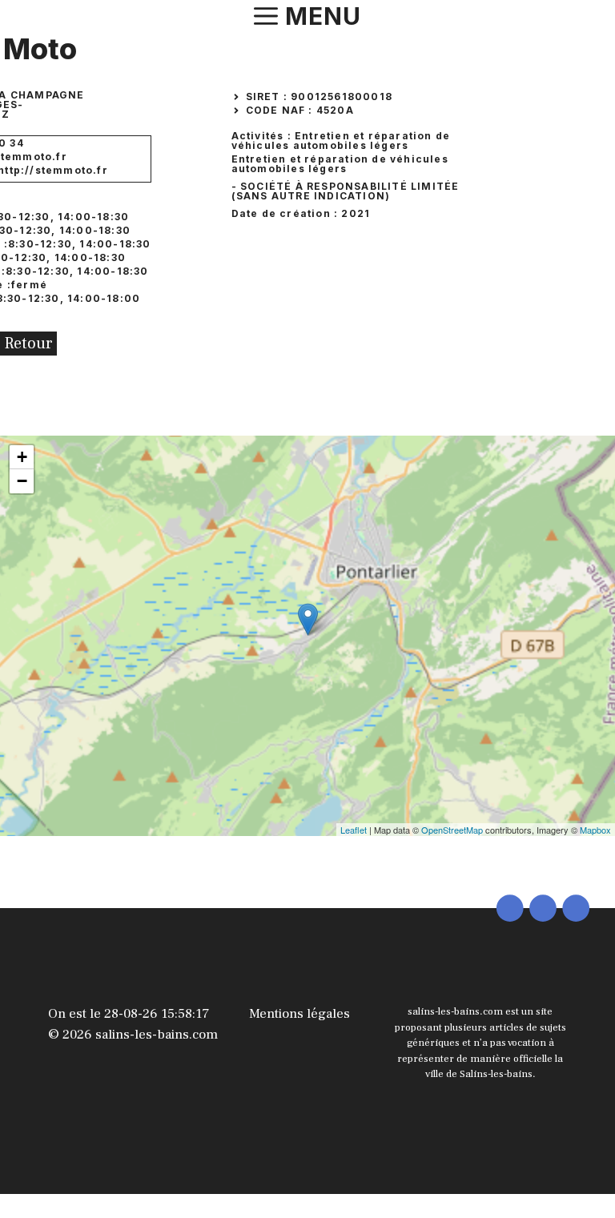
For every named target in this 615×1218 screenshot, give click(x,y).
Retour (28, 343)
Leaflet (353, 829)
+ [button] (22, 457)
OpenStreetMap (452, 829)
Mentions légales (299, 1014)
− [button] (22, 481)
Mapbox (595, 829)
